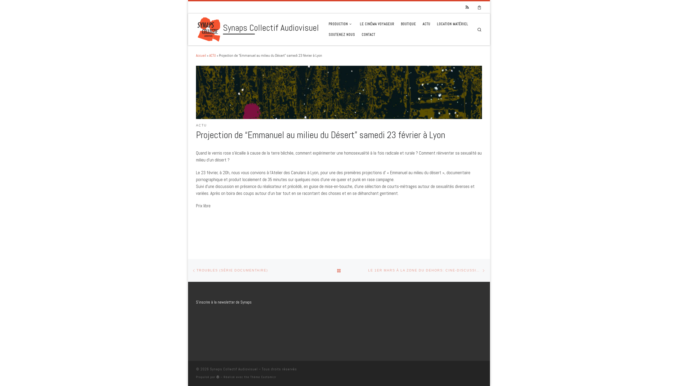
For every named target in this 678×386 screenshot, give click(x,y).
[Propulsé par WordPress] (218, 376)
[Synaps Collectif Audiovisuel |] (208, 28)
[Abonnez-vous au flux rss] (467, 7)
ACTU (212, 55)
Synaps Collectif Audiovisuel (234, 369)
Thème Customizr (263, 377)
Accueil (201, 55)
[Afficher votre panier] (479, 7)
